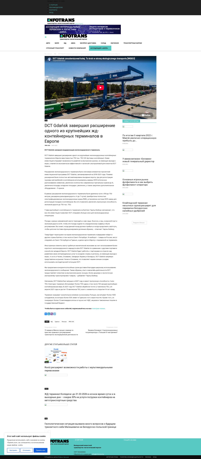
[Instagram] (72, 1)
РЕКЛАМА (148, 457)
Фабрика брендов (63, 457)
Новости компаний (77, 48)
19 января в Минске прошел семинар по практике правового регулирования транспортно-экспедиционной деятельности (61, 332)
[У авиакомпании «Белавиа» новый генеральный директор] (139, 152)
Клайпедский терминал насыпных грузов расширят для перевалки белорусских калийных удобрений (139, 207)
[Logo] (52, 39)
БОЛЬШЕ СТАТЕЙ (69, 344)
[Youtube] (76, 1)
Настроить (13, 450)
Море (57, 43)
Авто (48, 43)
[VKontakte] (75, 1)
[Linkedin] (73, 1)
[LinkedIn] (49, 314)
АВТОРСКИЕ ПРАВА (112, 457)
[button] (153, 37)
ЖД (65, 43)
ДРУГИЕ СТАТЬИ (53, 344)
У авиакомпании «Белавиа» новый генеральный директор (138, 160)
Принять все (40, 450)
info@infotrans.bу (98, 454)
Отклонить (26, 450)
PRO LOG (47, 145)
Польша (64, 321)
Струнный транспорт (55, 48)
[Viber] (51, 314)
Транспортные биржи (133, 43)
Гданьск (57, 321)
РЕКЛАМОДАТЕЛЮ (56, 7)
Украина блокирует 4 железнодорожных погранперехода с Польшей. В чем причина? (101, 331)
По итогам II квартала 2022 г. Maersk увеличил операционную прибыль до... (139, 138)
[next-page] (49, 432)
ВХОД (51, 12)
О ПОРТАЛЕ (53, 5)
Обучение (115, 43)
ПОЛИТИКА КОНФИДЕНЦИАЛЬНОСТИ (131, 457)
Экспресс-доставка (88, 43)
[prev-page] (46, 432)
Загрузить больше (138, 222)
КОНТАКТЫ (53, 10)
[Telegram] (54, 314)
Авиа (73, 43)
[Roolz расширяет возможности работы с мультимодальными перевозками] (81, 355)
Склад (103, 43)
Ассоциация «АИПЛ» (99, 48)
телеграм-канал (98, 308)
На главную (48, 54)
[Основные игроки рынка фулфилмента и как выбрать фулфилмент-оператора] (139, 173)
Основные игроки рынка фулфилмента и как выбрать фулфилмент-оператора (137, 182)
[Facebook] (70, 1)
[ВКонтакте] (46, 314)
